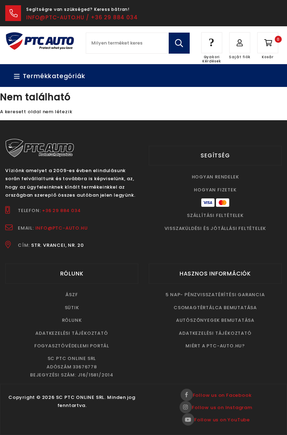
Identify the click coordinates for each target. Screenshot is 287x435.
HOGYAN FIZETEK (215, 189)
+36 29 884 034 (61, 210)
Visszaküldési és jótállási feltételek (215, 228)
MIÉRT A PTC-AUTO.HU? (215, 345)
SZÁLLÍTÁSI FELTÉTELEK (215, 215)
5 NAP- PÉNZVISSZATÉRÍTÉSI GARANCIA (215, 294)
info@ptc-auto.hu (61, 228)
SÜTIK (72, 307)
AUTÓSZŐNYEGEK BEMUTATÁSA (215, 320)
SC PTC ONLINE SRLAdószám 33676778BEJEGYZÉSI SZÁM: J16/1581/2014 (71, 366)
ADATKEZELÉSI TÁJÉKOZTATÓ (71, 333)
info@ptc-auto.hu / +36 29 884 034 (82, 17)
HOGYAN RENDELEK (215, 177)
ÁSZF (71, 294)
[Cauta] (179, 43)
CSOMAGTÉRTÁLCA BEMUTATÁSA (215, 307)
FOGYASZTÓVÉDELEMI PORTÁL (71, 345)
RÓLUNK (72, 320)
